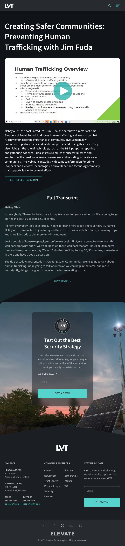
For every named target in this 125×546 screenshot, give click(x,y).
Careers (48, 470)
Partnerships (71, 476)
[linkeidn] (80, 525)
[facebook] (44, 525)
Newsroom (50, 476)
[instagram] (53, 525)
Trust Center (51, 481)
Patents (68, 481)
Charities (68, 470)
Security (48, 491)
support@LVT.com (31, 504)
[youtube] (71, 525)
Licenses (49, 496)
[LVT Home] (9, 5)
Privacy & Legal (52, 486)
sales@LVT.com (12, 504)
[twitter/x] (62, 525)
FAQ (66, 486)
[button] (117, 5)
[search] (109, 5)
